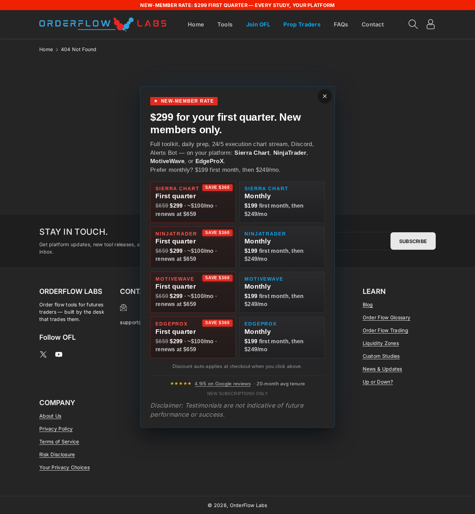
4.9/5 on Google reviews (223, 383)
